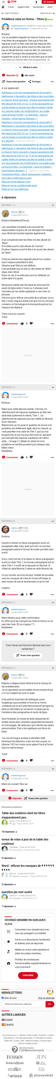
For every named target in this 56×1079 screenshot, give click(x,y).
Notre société (32, 1035)
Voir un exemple (46, 998)
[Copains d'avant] (15, 1069)
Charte (16, 1041)
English (7, 1019)
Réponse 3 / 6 (8, 521)
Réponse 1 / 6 (8, 205)
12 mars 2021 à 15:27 (19, 397)
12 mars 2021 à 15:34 (19, 531)
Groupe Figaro (45, 1041)
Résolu (50, 19)
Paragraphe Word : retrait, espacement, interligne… (27, 174)
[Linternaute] (15, 1063)
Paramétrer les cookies (43, 1038)
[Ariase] (15, 1075)
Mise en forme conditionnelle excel (19, 185)
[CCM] (12, 2)
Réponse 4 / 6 (8, 602)
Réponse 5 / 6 (8, 668)
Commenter (12, 323)
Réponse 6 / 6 (8, 768)
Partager (36, 81)
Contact (50, 1035)
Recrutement (9, 1038)
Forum (11, 7)
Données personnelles (24, 1038)
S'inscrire (28, 975)
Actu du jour (10, 998)
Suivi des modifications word (16, 178)
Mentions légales (32, 1041)
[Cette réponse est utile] (22, 324)
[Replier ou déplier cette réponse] (52, 205)
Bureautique (38, 7)
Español (8, 1024)
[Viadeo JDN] (41, 1069)
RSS (22, 1041)
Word (49, 7)
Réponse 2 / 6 (8, 387)
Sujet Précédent (12, 13)
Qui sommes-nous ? (10, 1035)
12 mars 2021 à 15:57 (19, 612)
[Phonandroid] (41, 1075)
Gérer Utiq (8, 1041)
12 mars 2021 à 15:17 (19, 215)
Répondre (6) (12, 75)
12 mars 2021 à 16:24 (19, 678)
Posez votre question (16, 81)
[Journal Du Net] (41, 1057)
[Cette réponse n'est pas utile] (31, 324)
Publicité (42, 1035)
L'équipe (23, 1035)
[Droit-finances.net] (41, 1063)
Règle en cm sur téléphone (15, 189)
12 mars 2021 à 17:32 (38, 28)
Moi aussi (29, 75)
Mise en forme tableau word (16, 181)
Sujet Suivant (46, 13)
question (50, 2)
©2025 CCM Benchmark (28, 1043)
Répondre (17, 798)
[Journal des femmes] (15, 1057)
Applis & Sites (23, 7)
